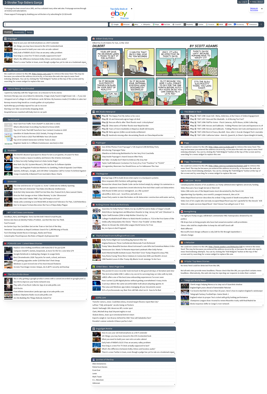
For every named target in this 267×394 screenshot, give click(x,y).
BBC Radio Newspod (105, 111)
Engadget (12, 38)
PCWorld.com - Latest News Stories (25, 243)
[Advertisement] (54, 13)
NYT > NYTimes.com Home (20, 212)
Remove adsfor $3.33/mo (254, 9)
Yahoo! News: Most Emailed (21, 88)
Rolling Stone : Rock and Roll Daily (112, 204)
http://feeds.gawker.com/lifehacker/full (225, 246)
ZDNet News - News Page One (110, 266)
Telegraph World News (195, 280)
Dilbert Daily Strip (104, 38)
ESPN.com (101, 297)
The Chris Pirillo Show (18, 274)
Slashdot (12, 150)
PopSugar (101, 142)
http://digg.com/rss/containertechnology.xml (228, 165)
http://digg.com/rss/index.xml (221, 147)
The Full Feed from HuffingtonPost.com (115, 235)
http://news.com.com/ (41, 74)
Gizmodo (12, 181)
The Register (102, 173)
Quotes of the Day (105, 359)
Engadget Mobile (104, 328)
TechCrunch (13, 119)
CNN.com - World (192, 180)
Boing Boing (190, 211)
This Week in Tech (192, 111)
